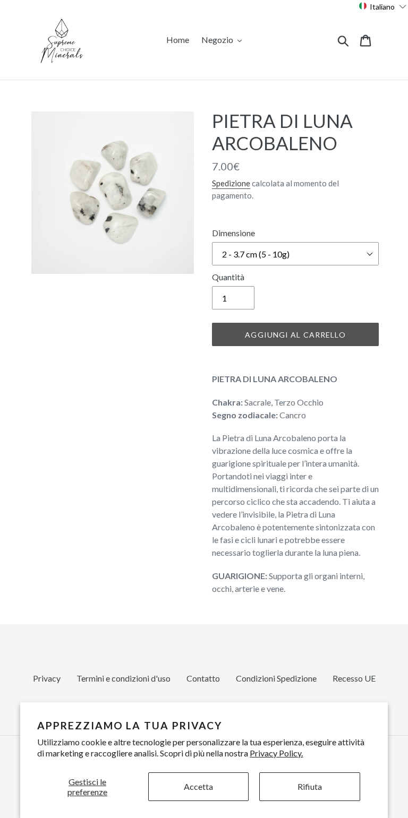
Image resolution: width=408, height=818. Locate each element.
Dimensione (233, 233)
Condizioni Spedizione (276, 678)
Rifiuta (310, 786)
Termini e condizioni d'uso (123, 678)
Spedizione (231, 183)
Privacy (47, 678)
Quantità (228, 277)
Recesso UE (354, 678)
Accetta (198, 786)
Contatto (203, 678)
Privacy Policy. (276, 753)
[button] (383, 6)
